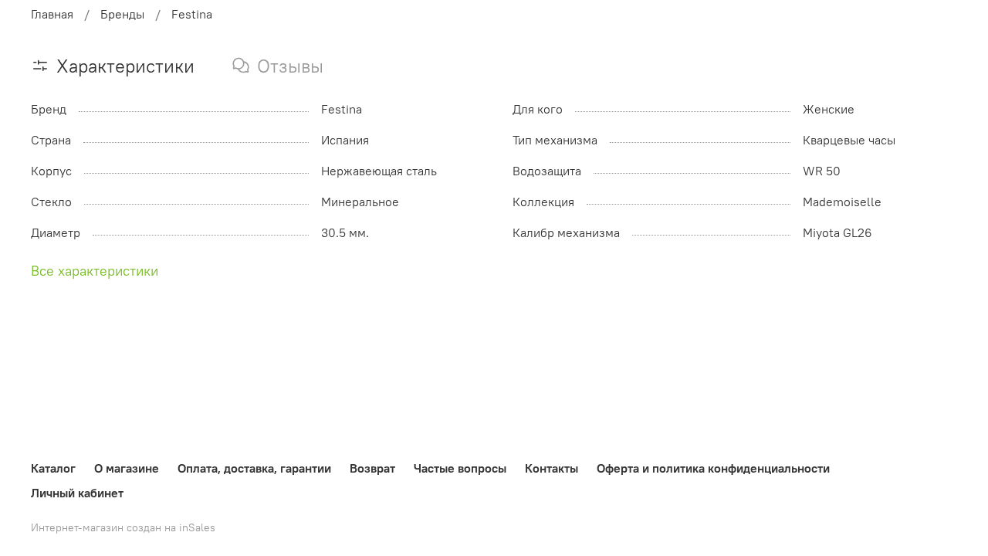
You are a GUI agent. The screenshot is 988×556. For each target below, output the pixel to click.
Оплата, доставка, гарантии (254, 468)
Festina (191, 14)
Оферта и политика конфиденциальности (713, 468)
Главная (52, 14)
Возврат (372, 468)
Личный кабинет (77, 492)
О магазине (126, 468)
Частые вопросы (460, 468)
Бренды (122, 14)
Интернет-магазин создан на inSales (123, 527)
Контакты (551, 468)
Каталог (53, 468)
